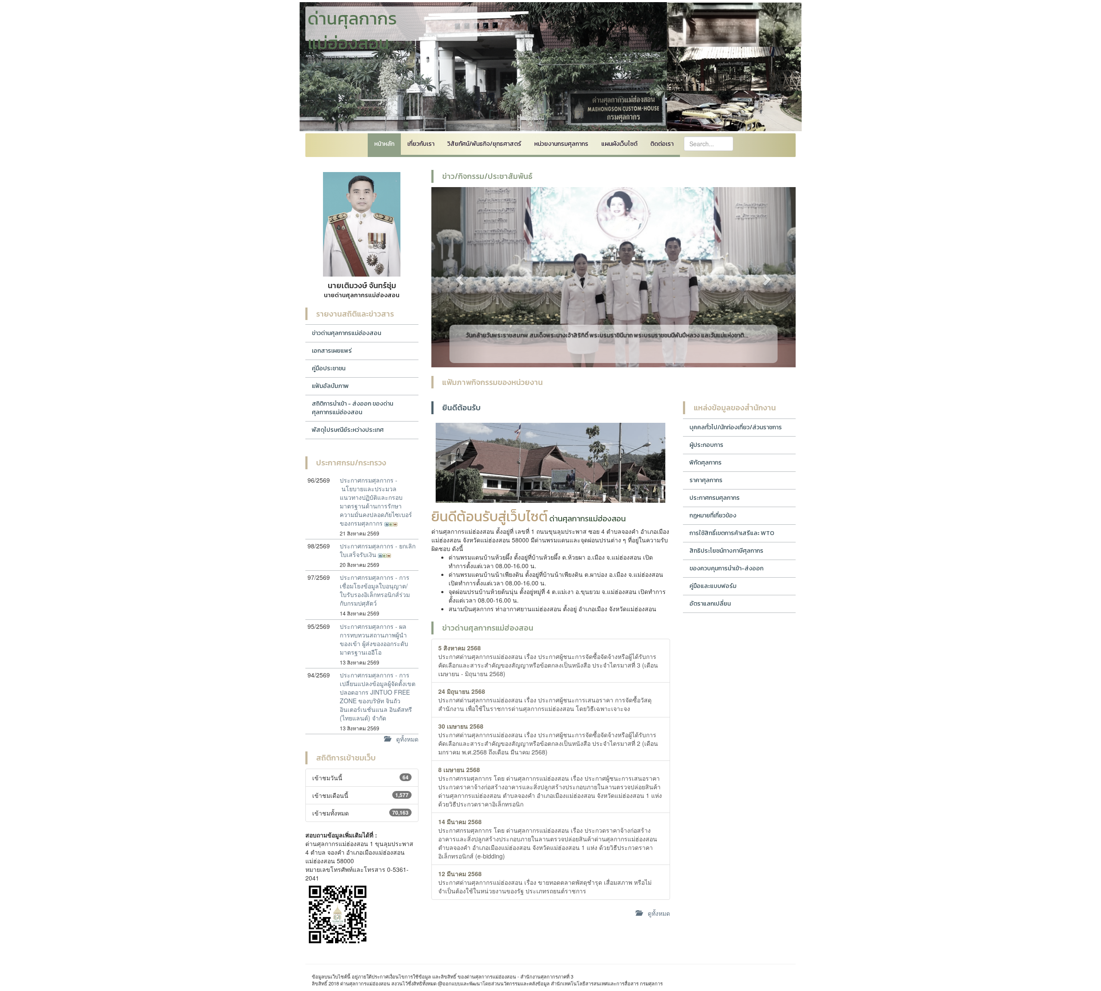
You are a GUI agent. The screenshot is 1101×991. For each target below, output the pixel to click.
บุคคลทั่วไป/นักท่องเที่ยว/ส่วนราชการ (735, 427)
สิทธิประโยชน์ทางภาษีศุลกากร (726, 550)
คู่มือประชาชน (328, 368)
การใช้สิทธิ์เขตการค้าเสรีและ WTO (731, 533)
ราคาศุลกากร (706, 480)
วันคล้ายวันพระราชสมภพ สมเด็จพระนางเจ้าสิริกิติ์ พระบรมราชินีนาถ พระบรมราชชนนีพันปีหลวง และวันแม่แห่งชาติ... (607, 335)
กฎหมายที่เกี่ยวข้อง (712, 515)
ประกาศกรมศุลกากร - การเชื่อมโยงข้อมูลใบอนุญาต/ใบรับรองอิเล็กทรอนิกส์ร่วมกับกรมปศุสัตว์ (375, 590)
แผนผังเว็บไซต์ (619, 143)
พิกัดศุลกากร (705, 462)
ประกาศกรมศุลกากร (714, 497)
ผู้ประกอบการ (706, 444)
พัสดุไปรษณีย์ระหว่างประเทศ (348, 429)
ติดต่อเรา (662, 143)
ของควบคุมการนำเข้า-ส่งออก (726, 568)
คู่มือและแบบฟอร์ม (712, 586)
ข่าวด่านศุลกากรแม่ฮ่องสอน (346, 333)
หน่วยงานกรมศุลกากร (561, 143)
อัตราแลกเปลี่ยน (710, 603)
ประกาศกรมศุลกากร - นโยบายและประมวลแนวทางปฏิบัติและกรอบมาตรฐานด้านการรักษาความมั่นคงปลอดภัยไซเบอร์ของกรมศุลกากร (376, 501)
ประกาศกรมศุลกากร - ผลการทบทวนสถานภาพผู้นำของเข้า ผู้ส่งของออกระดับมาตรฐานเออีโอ (374, 639)
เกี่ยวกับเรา (420, 143)
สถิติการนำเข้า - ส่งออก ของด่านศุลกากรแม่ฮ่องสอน (352, 408)
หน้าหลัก (384, 143)
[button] (458, 277)
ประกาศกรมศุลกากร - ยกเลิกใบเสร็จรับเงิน (377, 550)
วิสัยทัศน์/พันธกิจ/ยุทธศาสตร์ (484, 143)
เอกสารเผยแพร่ (332, 350)
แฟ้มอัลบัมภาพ (330, 386)
